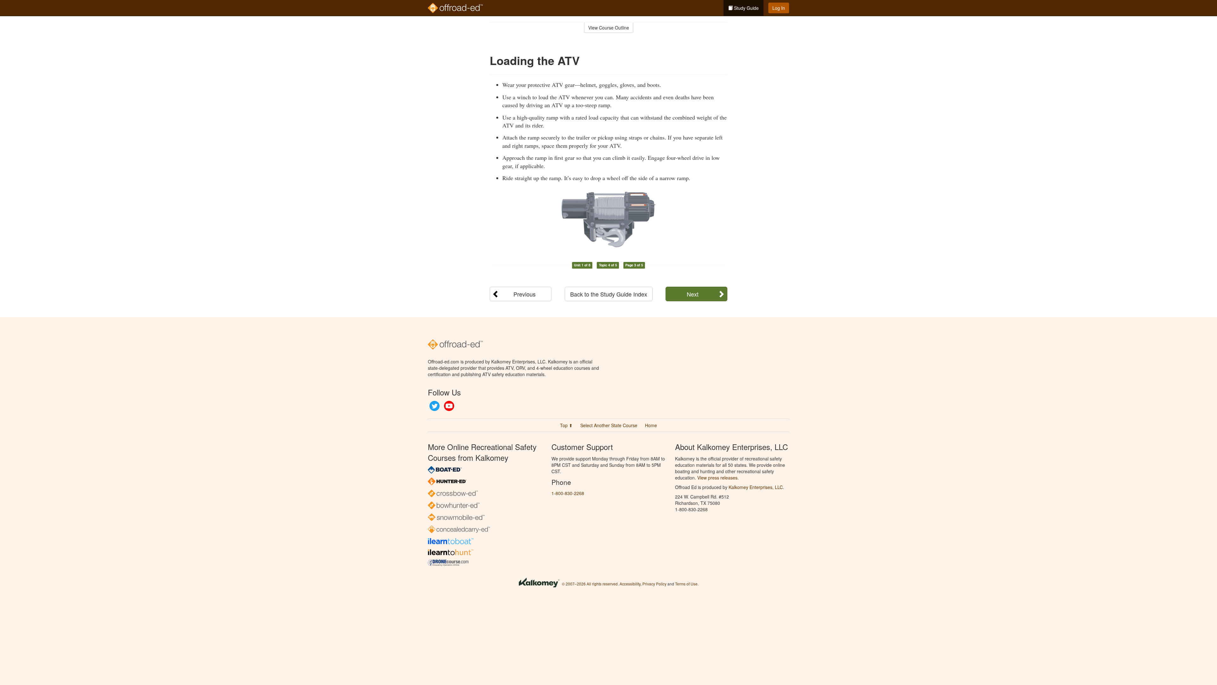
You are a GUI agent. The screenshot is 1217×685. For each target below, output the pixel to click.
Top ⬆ (566, 425)
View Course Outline (608, 27)
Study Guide (746, 8)
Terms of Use (686, 583)
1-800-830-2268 (567, 493)
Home (651, 425)
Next (693, 294)
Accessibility (630, 583)
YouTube (449, 406)
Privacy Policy (654, 583)
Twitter (434, 406)
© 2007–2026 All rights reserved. (590, 583)
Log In (778, 8)
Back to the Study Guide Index (608, 294)
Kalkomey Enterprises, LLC (756, 487)
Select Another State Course (608, 425)
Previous (524, 294)
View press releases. (718, 477)
